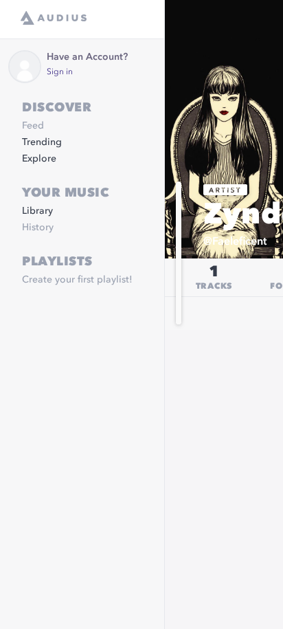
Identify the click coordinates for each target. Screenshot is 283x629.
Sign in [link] (60, 72)
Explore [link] (39, 159)
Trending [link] (42, 142)
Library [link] (37, 211)
